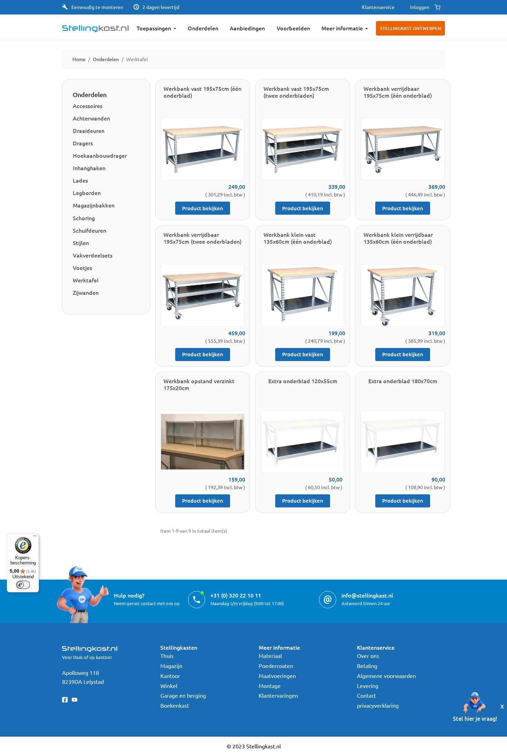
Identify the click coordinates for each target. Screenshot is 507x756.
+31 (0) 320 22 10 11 (235, 595)
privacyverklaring (378, 705)
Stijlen (81, 242)
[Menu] (35, 537)
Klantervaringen (278, 695)
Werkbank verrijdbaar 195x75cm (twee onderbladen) (202, 238)
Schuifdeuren (89, 230)
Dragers (83, 143)
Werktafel (86, 280)
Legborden (87, 192)
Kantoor (170, 675)
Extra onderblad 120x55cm (302, 381)
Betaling (367, 665)
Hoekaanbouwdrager (100, 155)
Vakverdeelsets (92, 255)
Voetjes (82, 267)
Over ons (368, 655)
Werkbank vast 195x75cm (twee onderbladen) (296, 92)
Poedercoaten (276, 665)
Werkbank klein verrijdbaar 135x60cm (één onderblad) (398, 238)
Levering (367, 685)
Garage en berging (183, 695)
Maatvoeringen (277, 675)
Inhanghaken (89, 168)
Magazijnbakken (94, 205)
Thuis (166, 655)
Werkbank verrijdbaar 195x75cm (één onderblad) (398, 92)
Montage (270, 685)
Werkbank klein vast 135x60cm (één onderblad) (298, 238)
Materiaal (270, 655)
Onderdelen (90, 94)
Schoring (84, 218)
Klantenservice (378, 7)
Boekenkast (174, 705)
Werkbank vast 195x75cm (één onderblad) (202, 92)
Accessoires (87, 105)
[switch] (23, 585)
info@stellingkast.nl (367, 595)
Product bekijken (202, 208)
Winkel (168, 685)
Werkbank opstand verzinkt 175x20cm (199, 384)
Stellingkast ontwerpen (410, 28)
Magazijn (171, 665)
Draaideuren (89, 130)
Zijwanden (86, 292)
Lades (80, 180)
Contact (366, 695)
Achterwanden (91, 118)
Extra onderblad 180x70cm (402, 381)
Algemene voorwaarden (386, 675)
